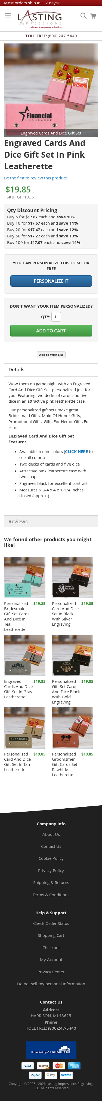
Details (16, 369)
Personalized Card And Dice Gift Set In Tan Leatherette (17, 761)
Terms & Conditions (51, 894)
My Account (51, 959)
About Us (51, 834)
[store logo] (38, 18)
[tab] (51, 370)
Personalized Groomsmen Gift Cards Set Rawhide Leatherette (64, 764)
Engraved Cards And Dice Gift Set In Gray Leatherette (18, 688)
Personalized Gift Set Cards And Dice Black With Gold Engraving (66, 691)
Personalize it (51, 281)
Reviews (18, 521)
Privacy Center (51, 971)
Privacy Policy (51, 870)
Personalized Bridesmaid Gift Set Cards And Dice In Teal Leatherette (16, 616)
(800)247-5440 (62, 1028)
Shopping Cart (51, 935)
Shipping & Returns (51, 882)
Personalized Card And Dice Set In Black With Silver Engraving (65, 614)
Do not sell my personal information (51, 983)
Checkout (51, 947)
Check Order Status (51, 923)
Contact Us (51, 846)
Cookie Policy (51, 858)
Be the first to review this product (35, 178)
